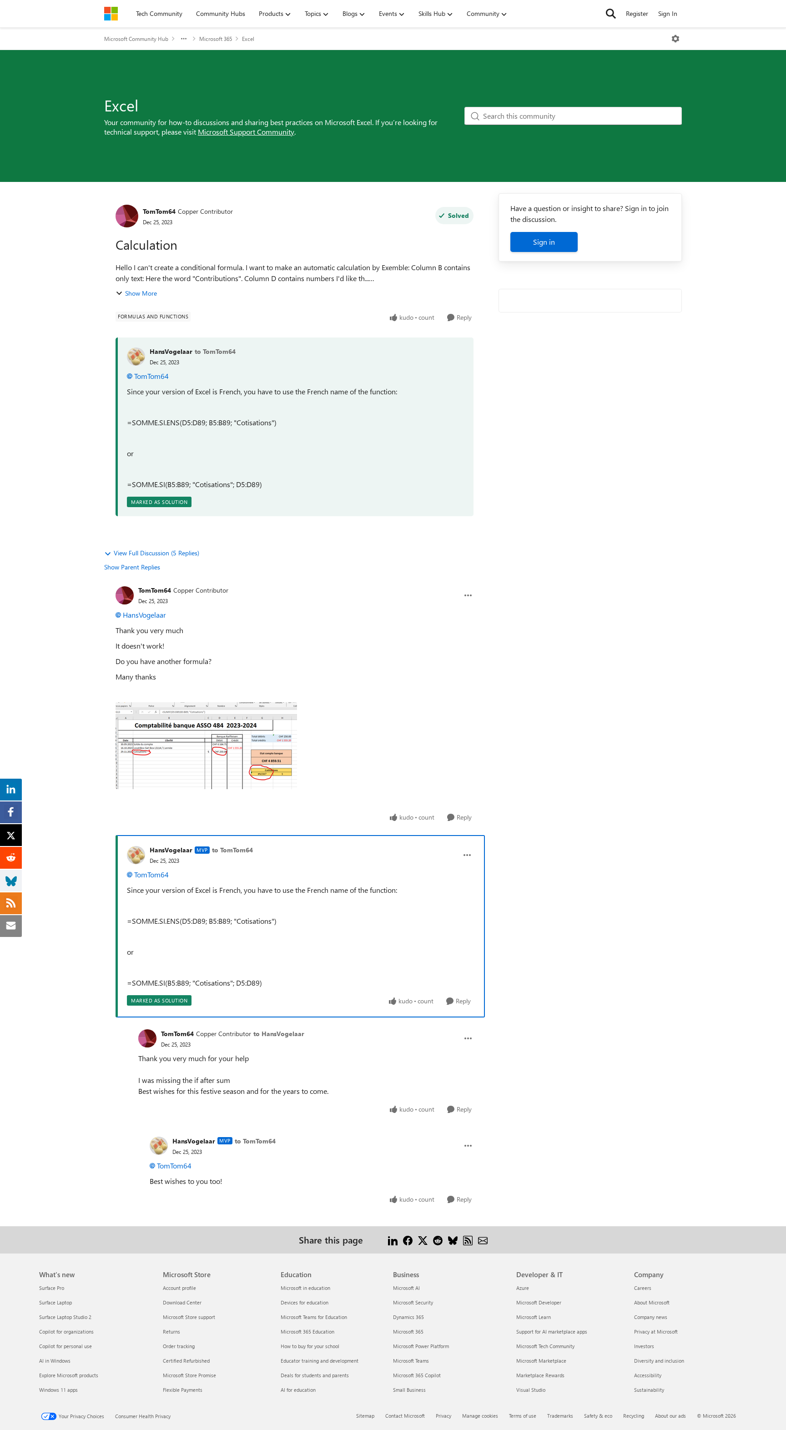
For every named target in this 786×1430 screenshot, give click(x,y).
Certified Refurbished (186, 1360)
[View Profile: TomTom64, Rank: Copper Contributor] (127, 216)
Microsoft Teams (411, 1360)
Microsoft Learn (533, 1317)
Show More (141, 293)
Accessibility (647, 1375)
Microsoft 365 (215, 38)
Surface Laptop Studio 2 (65, 1317)
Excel (248, 38)
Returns (171, 1331)
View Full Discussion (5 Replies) (156, 553)
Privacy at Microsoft (656, 1331)
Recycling (633, 1415)
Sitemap (365, 1415)
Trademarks (560, 1415)
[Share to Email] (483, 1239)
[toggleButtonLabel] (675, 38)
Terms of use (522, 1415)
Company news (650, 1317)
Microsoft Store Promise (189, 1375)
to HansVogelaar (278, 1033)
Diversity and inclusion (659, 1360)
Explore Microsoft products (68, 1375)
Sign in (544, 242)
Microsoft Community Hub (136, 38)
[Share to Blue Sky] (453, 1239)
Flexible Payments (182, 1389)
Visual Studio (530, 1389)
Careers (642, 1287)
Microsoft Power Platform (421, 1346)
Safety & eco (598, 1415)
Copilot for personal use (65, 1346)
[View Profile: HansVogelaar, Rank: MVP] (136, 855)
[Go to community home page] (111, 13)
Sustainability (649, 1389)
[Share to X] (423, 1239)
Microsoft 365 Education (307, 1331)
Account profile (179, 1287)
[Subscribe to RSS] (468, 1239)
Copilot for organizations (66, 1331)
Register (637, 13)
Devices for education (304, 1302)
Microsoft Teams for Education (314, 1317)
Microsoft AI (406, 1287)
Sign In (667, 13)
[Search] (610, 13)
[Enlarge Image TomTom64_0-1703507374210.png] (206, 745)
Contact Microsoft (405, 1415)
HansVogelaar (171, 351)
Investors (644, 1346)
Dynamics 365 (408, 1317)
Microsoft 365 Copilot (417, 1375)
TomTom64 (159, 211)
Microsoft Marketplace (541, 1360)
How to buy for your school (310, 1346)
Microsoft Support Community (246, 131)
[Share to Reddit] (438, 1239)
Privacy (443, 1415)
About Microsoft (652, 1302)
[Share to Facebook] (408, 1239)
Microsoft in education (305, 1287)
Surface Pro (51, 1287)
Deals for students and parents (315, 1375)
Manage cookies (480, 1415)
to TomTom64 (215, 351)
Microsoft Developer (538, 1302)
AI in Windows (55, 1360)
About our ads (670, 1415)
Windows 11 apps (58, 1389)
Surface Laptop (55, 1302)
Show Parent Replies (132, 567)
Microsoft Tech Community (545, 1346)
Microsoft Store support (189, 1317)
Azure (522, 1287)
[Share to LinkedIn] (393, 1239)
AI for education (298, 1389)
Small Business (409, 1389)
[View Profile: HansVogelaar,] (136, 356)
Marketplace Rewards (540, 1375)
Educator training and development (319, 1360)
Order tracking (179, 1346)
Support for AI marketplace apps (551, 1331)
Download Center (182, 1302)
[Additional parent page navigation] (183, 38)
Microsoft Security (413, 1302)
